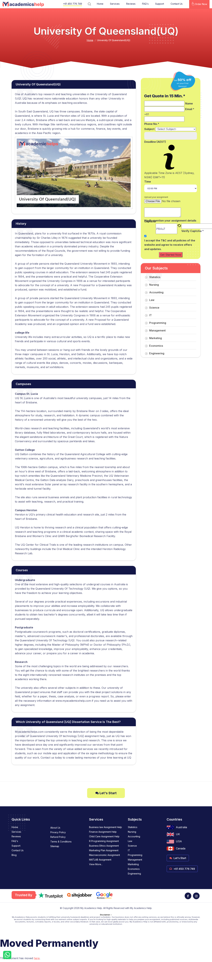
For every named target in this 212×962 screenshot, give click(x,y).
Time (147, 181)
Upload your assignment (156, 197)
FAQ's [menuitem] (15, 841)
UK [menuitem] (178, 834)
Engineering (156, 353)
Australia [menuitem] (181, 827)
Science (154, 307)
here (37, 958)
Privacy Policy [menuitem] (58, 832)
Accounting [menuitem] (134, 836)
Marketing (155, 338)
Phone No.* (151, 124)
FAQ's (145, 3)
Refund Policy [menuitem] (58, 836)
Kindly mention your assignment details (170, 220)
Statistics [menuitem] (132, 827)
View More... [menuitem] (96, 864)
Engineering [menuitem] (134, 873)
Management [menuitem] (135, 859)
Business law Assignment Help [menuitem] (105, 827)
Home (100, 3)
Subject (149, 129)
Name (189, 103)
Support (159, 3)
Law (151, 300)
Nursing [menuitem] (132, 831)
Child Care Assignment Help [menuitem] (104, 836)
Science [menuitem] (132, 845)
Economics (156, 345)
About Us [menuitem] (55, 827)
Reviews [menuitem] (16, 836)
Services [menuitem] (16, 831)
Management (157, 330)
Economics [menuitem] (134, 868)
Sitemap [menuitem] (54, 846)
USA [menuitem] (179, 841)
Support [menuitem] (16, 845)
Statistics (154, 277)
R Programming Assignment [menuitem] (104, 841)
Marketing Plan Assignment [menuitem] (103, 850)
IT (150, 315)
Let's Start (108, 793)
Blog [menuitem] (14, 855)
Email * (189, 109)
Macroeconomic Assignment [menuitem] (104, 855)
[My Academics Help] (23, 4)
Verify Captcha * (192, 231)
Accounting (156, 292)
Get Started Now (170, 254)
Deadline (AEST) (155, 141)
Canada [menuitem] (180, 848)
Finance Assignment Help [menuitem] (103, 831)
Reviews (130, 3)
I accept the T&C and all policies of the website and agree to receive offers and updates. (169, 245)
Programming (157, 322)
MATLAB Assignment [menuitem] (100, 859)
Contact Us (177, 3)
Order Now (200, 4)
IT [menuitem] (129, 850)
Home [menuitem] (15, 827)
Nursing (154, 284)
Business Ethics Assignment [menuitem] (104, 845)
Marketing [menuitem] (133, 864)
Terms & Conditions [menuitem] (61, 841)
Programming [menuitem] (135, 855)
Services (115, 3)
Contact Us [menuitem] (18, 850)
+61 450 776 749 (72, 3)
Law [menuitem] (130, 841)
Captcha (150, 221)
